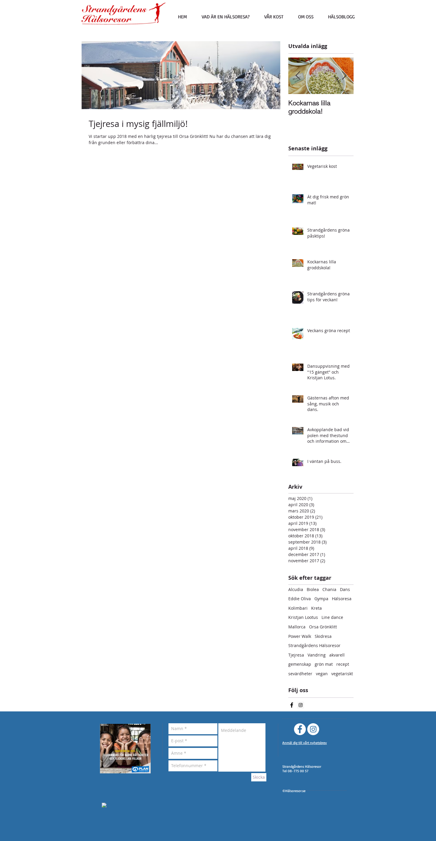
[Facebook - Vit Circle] (300, 729)
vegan (322, 673)
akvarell (337, 655)
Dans (345, 589)
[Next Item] (344, 75)
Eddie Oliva (299, 598)
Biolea (313, 589)
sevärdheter (300, 673)
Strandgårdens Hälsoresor (314, 645)
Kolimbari (298, 608)
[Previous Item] (297, 75)
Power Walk (299, 636)
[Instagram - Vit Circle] (313, 729)
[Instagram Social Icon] (300, 705)
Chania (329, 589)
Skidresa (323, 636)
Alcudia (295, 589)
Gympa (321, 598)
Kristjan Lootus (303, 617)
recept (342, 664)
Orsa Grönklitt (323, 627)
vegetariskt (342, 673)
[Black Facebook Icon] (291, 705)
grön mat (324, 664)
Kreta (316, 608)
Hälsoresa (341, 598)
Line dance (332, 617)
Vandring (317, 655)
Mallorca (296, 627)
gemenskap (299, 664)
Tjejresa (296, 655)
